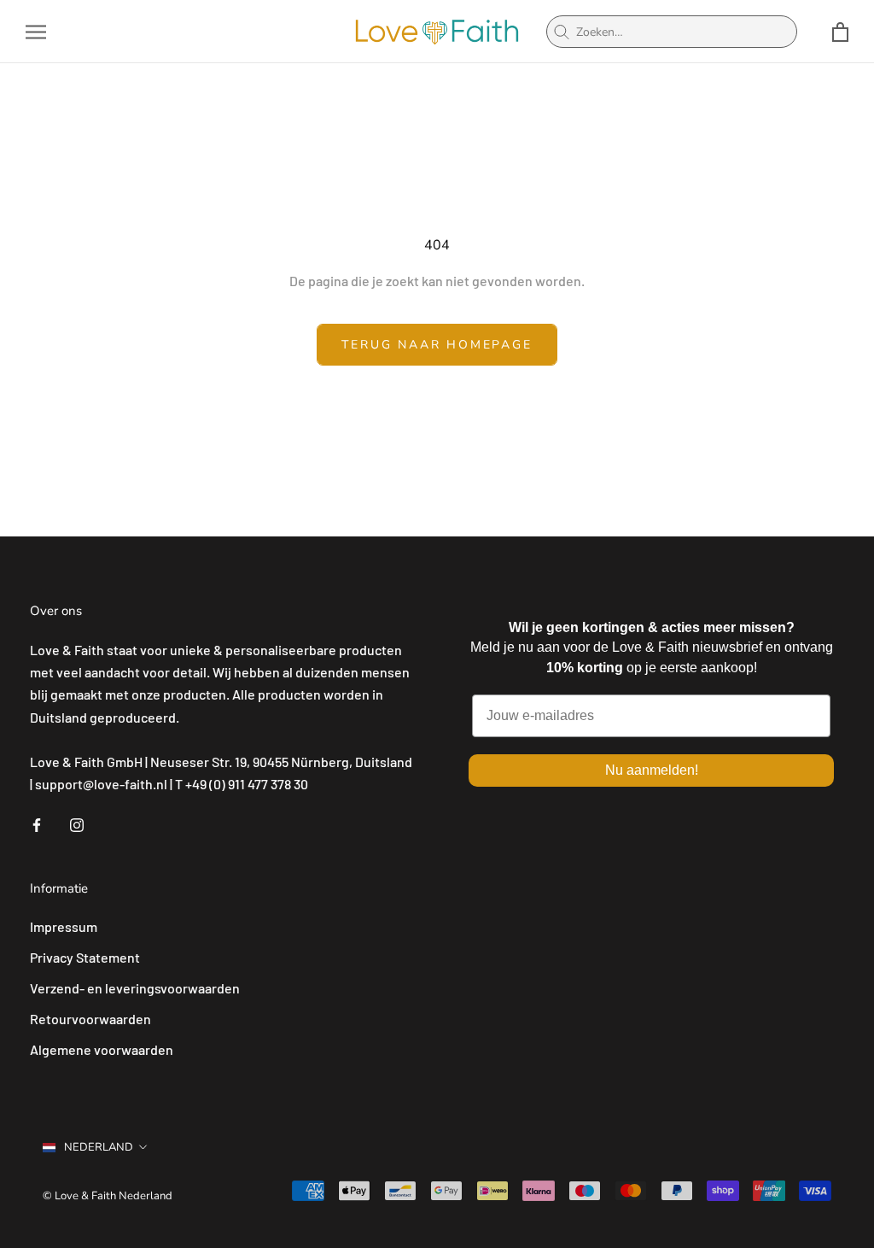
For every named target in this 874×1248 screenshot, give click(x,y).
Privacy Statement (85, 957)
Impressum (63, 926)
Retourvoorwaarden (90, 1019)
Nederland (98, 1147)
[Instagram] (77, 823)
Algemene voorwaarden (101, 1049)
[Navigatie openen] (36, 31)
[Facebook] (37, 823)
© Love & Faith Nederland (107, 1196)
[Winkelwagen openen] (840, 32)
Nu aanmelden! (651, 770)
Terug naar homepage (436, 345)
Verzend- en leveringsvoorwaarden (135, 988)
